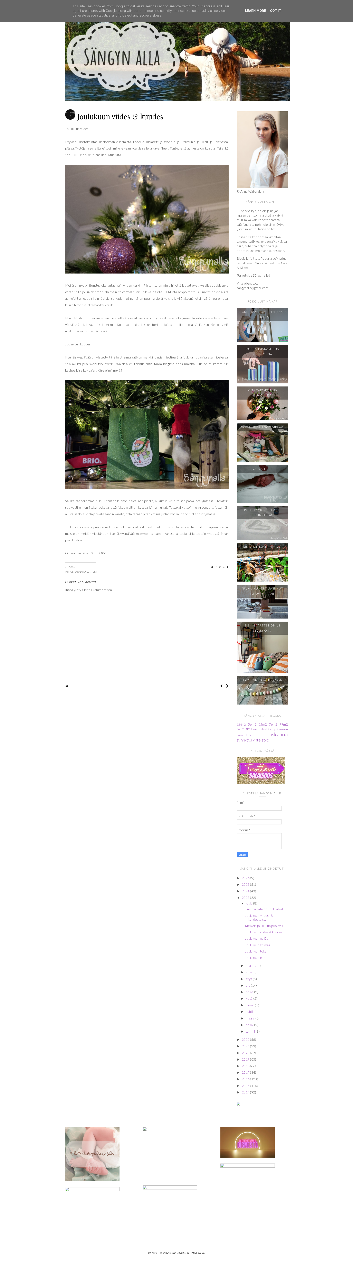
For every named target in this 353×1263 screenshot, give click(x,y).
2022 (246, 1039)
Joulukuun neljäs (256, 938)
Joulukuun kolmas (257, 945)
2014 (246, 1092)
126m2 (241, 724)
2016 (246, 1079)
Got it (275, 11)
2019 (246, 1059)
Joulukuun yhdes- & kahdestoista (259, 917)
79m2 (283, 724)
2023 (246, 897)
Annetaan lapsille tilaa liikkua (262, 314)
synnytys (244, 740)
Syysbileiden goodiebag (262, 427)
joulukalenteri (86, 572)
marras (251, 965)
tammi (251, 1031)
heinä (250, 992)
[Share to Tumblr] (228, 567)
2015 (246, 1086)
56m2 (252, 724)
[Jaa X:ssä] (212, 567)
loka (249, 972)
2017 (246, 1072)
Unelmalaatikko (262, 729)
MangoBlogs (197, 1253)
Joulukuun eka (255, 957)
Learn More (255, 11)
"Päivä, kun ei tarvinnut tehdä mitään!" (262, 591)
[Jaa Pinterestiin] (220, 567)
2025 (246, 884)
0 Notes (70, 566)
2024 (246, 891)
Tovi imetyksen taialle (262, 679)
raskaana (277, 734)
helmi (250, 1025)
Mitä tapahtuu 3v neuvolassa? (262, 393)
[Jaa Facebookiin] (216, 567)
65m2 (262, 724)
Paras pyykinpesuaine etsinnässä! (262, 512)
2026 (246, 878)
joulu (249, 903)
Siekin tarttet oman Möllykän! (262, 628)
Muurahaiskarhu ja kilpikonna (262, 351)
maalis (250, 1018)
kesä (249, 998)
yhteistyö (261, 740)
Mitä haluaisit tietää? (262, 547)
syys (249, 979)
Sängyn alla (170, 1253)
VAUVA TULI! (262, 468)
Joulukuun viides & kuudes (264, 932)
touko (250, 1005)
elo (248, 985)
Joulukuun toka (256, 951)
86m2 (240, 729)
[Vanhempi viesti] (227, 686)
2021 (246, 1046)
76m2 (273, 724)
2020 (246, 1053)
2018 (246, 1066)
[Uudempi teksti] (221, 686)
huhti (250, 1011)
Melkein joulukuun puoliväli (264, 926)
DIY (247, 729)
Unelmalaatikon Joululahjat (264, 909)
